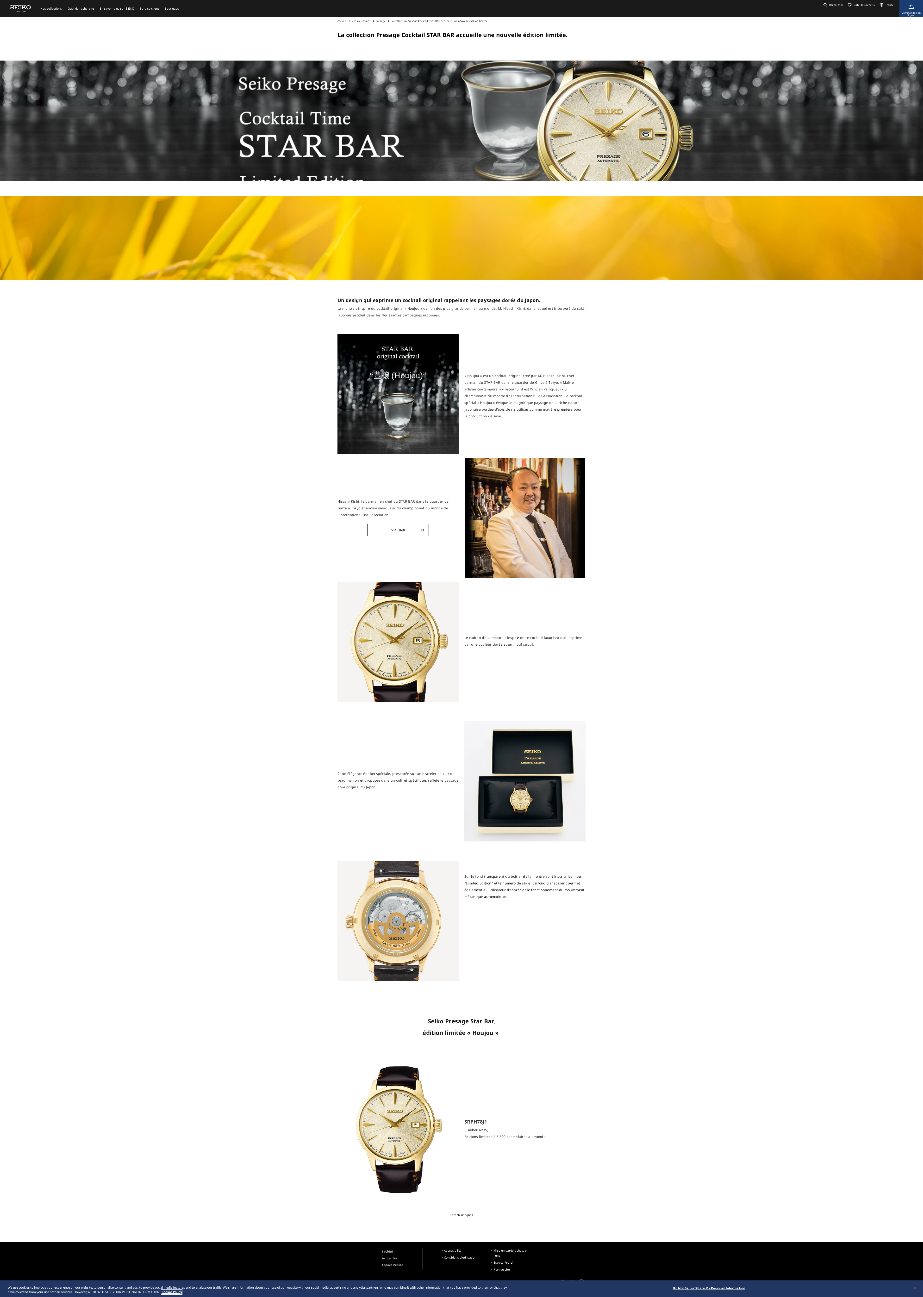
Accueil (341, 21)
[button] (832, 5)
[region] (461, 1288)
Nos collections (360, 21)
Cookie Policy (172, 1292)
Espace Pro (501, 1262)
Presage (381, 21)
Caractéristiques (461, 1215)
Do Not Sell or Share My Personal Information (709, 1288)
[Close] (915, 1288)
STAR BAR (398, 530)
